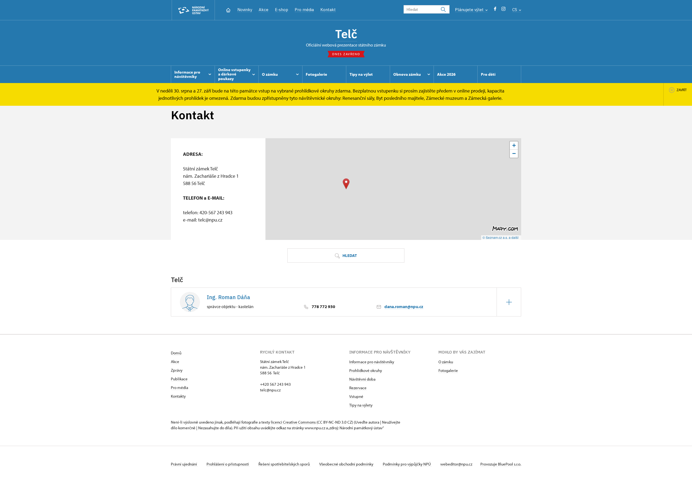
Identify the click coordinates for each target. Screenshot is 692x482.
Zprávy (176, 370)
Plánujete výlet (470, 9)
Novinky (244, 9)
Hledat (349, 255)
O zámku (445, 361)
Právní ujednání (184, 464)
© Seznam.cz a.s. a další (500, 237)
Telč (346, 33)
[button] (346, 183)
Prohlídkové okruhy (365, 370)
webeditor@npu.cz (456, 464)
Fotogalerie (448, 370)
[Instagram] (503, 10)
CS (515, 9)
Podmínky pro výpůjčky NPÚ (407, 464)
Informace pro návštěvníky (371, 361)
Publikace (179, 378)
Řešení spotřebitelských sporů (284, 464)
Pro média (304, 9)
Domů (176, 352)
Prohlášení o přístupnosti (228, 464)
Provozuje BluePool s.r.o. (500, 464)
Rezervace (358, 387)
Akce (263, 9)
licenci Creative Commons (293, 422)
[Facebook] (495, 10)
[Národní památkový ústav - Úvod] (193, 10)
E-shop (281, 9)
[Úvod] (228, 9)
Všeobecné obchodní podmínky (346, 464)
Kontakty (178, 396)
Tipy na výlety (360, 405)
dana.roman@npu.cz (403, 306)
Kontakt (328, 9)
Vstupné (356, 396)
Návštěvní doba (362, 379)
